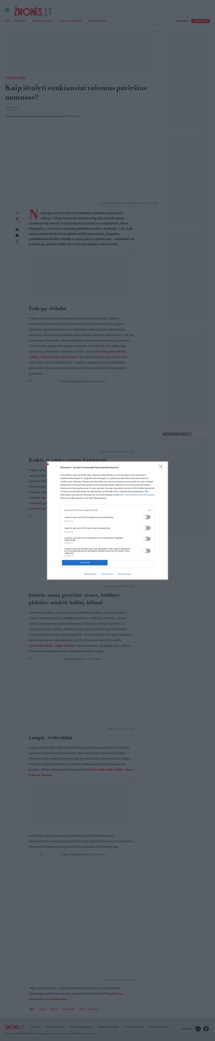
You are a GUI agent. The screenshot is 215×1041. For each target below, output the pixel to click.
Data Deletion (90, 574)
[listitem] (107, 510)
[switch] (146, 517)
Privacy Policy (124, 574)
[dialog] (107, 520)
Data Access (107, 574)
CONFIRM (85, 562)
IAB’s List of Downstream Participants (137, 494)
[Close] (162, 467)
